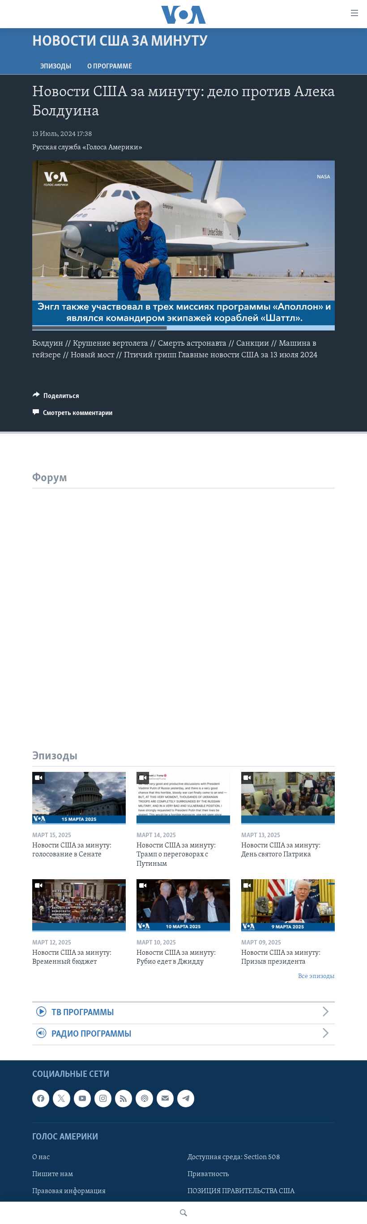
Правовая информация (69, 1191)
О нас (41, 1157)
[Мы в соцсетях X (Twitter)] (61, 1098)
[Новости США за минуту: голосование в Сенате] (79, 798)
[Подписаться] (165, 1098)
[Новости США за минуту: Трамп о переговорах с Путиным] (183, 798)
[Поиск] (183, 1213)
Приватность (208, 1174)
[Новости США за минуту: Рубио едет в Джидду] (183, 905)
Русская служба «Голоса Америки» (87, 147)
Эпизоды (55, 66)
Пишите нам (52, 1174)
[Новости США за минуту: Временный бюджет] (79, 905)
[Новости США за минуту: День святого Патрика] (288, 798)
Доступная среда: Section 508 (234, 1157)
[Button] (56, 398)
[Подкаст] (144, 1098)
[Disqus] (183, 600)
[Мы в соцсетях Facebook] (40, 1098)
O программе (109, 66)
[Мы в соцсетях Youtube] (82, 1098)
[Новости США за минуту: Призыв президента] (288, 905)
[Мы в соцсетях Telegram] (185, 1098)
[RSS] (123, 1098)
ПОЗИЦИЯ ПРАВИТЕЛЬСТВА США (241, 1191)
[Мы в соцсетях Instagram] (102, 1098)
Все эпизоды (316, 976)
